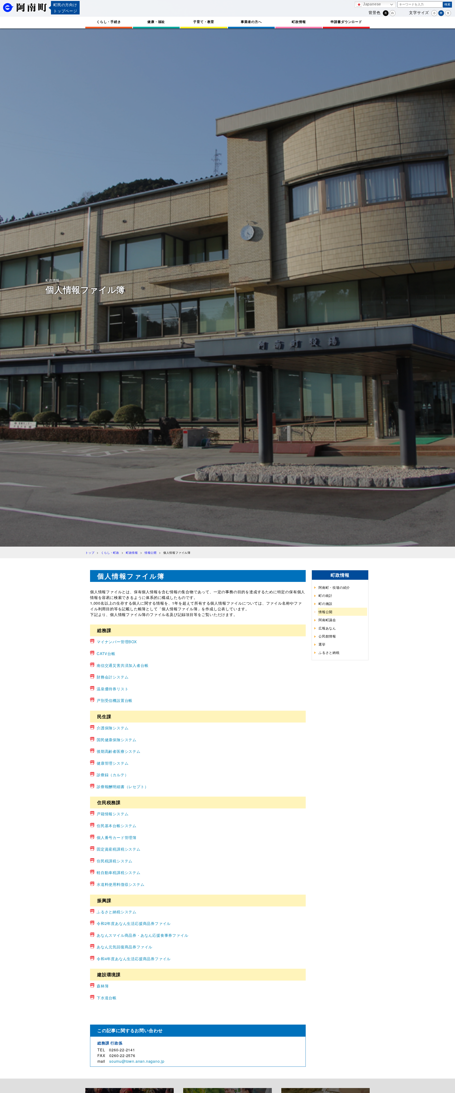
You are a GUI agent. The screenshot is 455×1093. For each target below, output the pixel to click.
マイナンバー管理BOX (117, 641)
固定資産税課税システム (119, 849)
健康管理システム (112, 763)
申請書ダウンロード (346, 21)
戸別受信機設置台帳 (114, 700)
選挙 (322, 644)
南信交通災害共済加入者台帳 (122, 665)
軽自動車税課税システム (119, 872)
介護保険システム (112, 728)
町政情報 (299, 21)
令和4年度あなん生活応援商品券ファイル (134, 958)
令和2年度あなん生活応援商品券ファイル (134, 923)
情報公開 (325, 611)
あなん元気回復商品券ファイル (124, 947)
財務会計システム (112, 677)
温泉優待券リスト (112, 688)
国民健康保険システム (116, 739)
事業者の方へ (251, 21)
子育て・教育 (203, 21)
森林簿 (103, 986)
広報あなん (327, 628)
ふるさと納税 (329, 652)
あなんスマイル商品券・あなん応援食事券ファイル (142, 935)
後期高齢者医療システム (119, 751)
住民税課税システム (114, 861)
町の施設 (325, 603)
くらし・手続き (108, 21)
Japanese (371, 4)
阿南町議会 (327, 619)
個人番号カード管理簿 (116, 837)
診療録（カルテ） (112, 774)
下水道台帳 (107, 997)
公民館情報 (327, 636)
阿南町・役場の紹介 (334, 587)
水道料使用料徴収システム (121, 884)
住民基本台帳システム (116, 825)
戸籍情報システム (112, 813)
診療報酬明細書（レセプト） (122, 786)
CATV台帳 (106, 653)
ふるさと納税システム (116, 912)
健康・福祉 (156, 21)
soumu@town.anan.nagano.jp (136, 1061)
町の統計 (325, 595)
